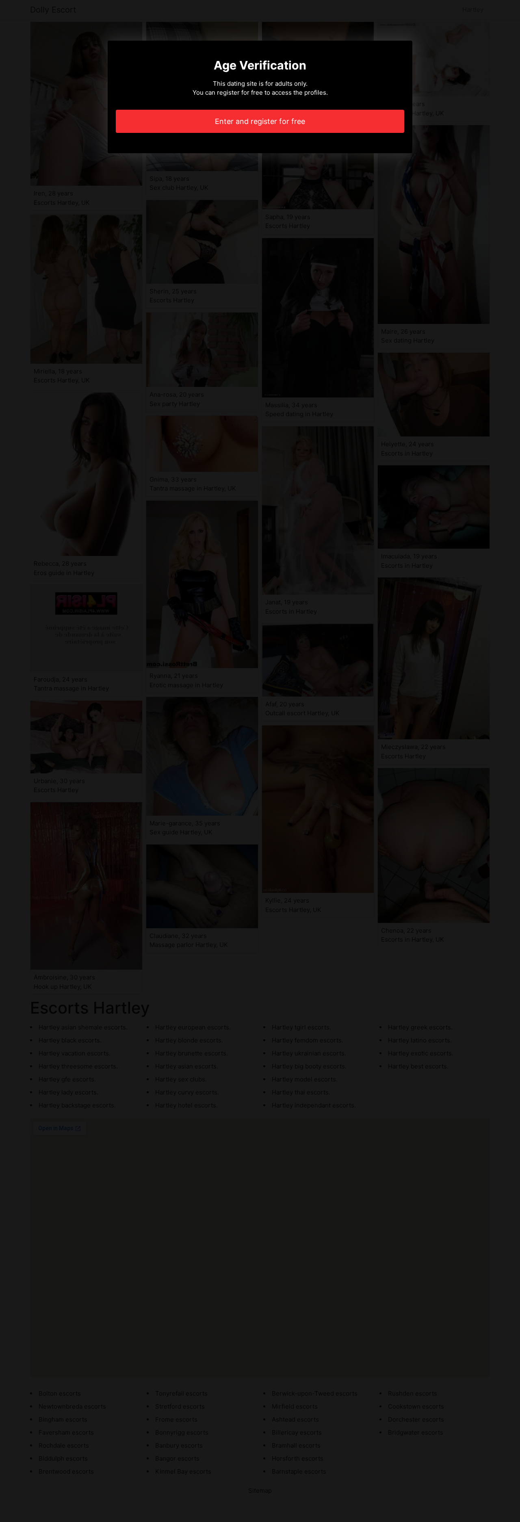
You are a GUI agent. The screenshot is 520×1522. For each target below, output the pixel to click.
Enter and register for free (260, 121)
